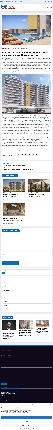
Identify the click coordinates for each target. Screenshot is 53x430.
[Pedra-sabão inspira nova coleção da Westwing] (39, 185)
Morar (5, 297)
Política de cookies (21, 428)
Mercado (6, 294)
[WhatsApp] (33, 154)
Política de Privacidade (30, 428)
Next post (5, 167)
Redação (14, 48)
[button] (51, 405)
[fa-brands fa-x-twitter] (42, 2)
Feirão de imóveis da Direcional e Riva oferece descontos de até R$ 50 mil (16, 330)
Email (3, 254)
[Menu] (47, 7)
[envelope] (25, 154)
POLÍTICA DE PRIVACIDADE (6, 400)
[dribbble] (45, 2)
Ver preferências (26, 425)
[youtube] (52, 2)
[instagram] (48, 2)
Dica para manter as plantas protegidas (14, 165)
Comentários (5, 234)
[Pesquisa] (52, 7)
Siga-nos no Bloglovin (5, 402)
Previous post (6, 163)
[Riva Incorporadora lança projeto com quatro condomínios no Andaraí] (14, 185)
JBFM (5, 286)
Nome (3, 246)
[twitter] (18, 154)
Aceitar (26, 417)
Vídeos (5, 309)
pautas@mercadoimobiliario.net (8, 395)
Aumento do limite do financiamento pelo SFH (19, 151)
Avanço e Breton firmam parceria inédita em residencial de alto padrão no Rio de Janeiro (12, 219)
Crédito (5, 279)
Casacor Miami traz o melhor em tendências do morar (18, 169)
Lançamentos (5, 48)
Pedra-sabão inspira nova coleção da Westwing (36, 195)
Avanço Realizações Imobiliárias (26, 65)
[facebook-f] (39, 2)
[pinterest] (29, 154)
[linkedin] (22, 154)
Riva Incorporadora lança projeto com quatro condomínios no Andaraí (10, 195)
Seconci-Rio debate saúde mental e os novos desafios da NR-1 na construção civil (33, 333)
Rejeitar (26, 421)
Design (5, 282)
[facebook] (15, 154)
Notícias (6, 305)
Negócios (6, 301)
